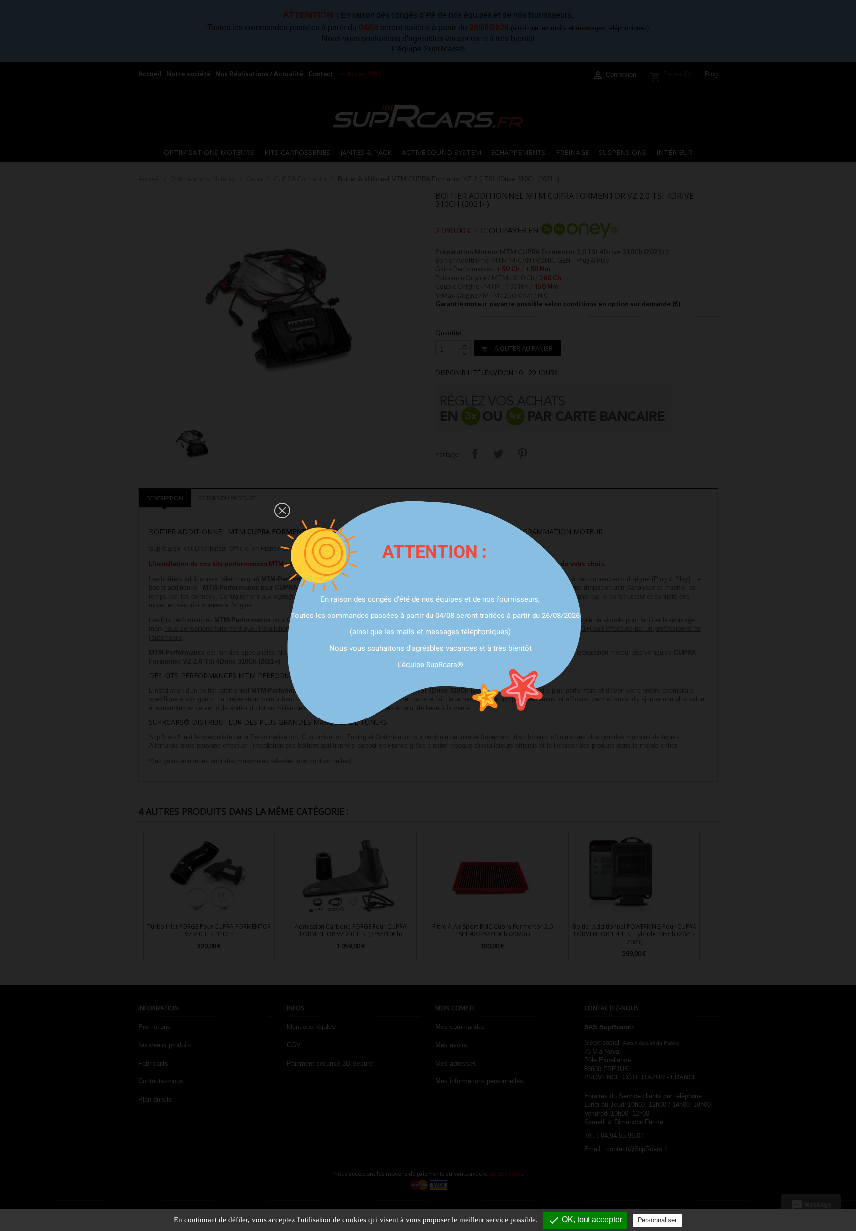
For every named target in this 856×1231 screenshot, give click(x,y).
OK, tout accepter (585, 1220)
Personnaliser (657, 1220)
